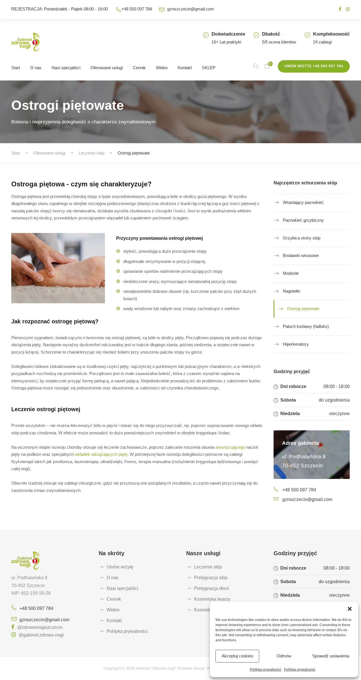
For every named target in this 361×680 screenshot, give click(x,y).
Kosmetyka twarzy (212, 599)
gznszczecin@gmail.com (190, 8)
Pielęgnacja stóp (211, 577)
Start (15, 67)
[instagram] (348, 9)
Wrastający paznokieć (303, 202)
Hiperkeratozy (296, 344)
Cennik (139, 67)
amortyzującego (230, 447)
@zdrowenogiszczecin (40, 627)
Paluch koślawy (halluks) (306, 326)
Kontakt (185, 67)
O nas (35, 67)
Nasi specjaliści (66, 67)
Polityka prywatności (265, 670)
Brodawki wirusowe (301, 255)
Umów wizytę (120, 567)
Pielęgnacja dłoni (211, 588)
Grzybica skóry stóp (301, 237)
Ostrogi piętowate (303, 308)
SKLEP (208, 67)
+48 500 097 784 (299, 489)
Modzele (291, 273)
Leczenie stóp (208, 567)
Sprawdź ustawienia (330, 655)
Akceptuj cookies (237, 655)
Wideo (162, 67)
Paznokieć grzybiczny (303, 220)
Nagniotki (291, 290)
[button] (350, 609)
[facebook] (340, 9)
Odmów (284, 655)
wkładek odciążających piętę (101, 454)
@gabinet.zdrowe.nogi (41, 635)
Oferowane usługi (107, 67)
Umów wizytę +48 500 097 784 (313, 66)
